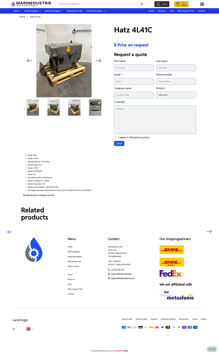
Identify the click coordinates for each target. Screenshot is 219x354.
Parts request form (185, 11)
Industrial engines (75, 256)
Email (118, 74)
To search (154, 319)
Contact (201, 11)
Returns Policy (73, 266)
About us (162, 11)
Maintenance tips (75, 11)
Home (151, 11)
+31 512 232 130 (117, 269)
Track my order (127, 319)
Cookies (203, 319)
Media (121, 351)
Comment (119, 102)
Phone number (164, 74)
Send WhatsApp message (121, 274)
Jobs (171, 11)
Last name (162, 61)
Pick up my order (141, 319)
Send (119, 143)
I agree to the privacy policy (134, 137)
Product (160, 88)
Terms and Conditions (168, 319)
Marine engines (74, 252)
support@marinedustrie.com (122, 278)
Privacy (194, 319)
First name (119, 61)
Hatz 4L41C (35, 16)
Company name (122, 88)
